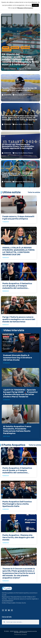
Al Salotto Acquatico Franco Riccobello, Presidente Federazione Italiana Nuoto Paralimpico (17, 430)
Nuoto (15, 48)
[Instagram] (12, 610)
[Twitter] (6, 610)
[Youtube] (9, 610)
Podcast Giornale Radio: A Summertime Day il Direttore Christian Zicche (17, 357)
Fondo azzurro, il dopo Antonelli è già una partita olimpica (18, 217)
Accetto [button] (35, 5)
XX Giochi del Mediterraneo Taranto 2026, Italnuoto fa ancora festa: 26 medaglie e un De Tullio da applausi (20, 118)
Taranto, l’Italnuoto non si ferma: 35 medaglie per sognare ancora (19, 89)
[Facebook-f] (3, 610)
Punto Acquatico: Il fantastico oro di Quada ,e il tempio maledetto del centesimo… (17, 285)
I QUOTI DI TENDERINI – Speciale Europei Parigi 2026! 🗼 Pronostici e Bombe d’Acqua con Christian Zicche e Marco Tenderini (20, 393)
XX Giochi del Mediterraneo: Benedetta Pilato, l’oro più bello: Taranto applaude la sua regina (18, 146)
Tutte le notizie (34, 192)
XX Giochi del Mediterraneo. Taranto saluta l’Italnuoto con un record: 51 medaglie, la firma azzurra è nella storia (20, 59)
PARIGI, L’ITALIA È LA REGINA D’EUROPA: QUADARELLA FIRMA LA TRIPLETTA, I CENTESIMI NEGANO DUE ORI (18, 251)
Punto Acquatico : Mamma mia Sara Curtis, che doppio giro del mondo (18, 537)
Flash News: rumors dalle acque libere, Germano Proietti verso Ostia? (17, 175)
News (5, 48)
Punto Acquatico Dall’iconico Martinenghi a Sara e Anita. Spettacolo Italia (17, 503)
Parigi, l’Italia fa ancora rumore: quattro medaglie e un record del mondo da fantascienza (18, 319)
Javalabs (24, 634)
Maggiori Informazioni (25, 8)
